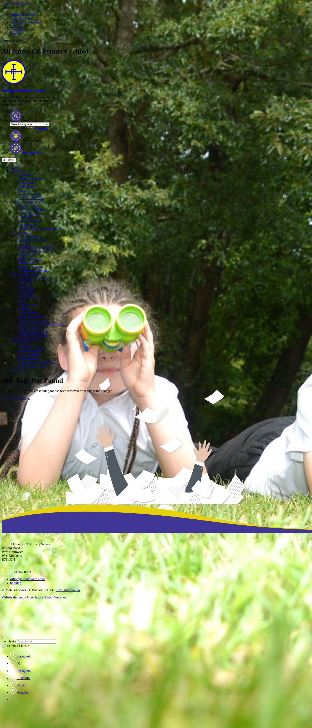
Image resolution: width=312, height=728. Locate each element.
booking (15, 583)
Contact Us (17, 370)
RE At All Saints (30, 221)
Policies (24, 343)
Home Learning (29, 259)
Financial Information (33, 366)
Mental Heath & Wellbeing (37, 248)
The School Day (30, 297)
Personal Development (34, 251)
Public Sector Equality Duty (37, 362)
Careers (15, 33)
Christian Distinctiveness (26, 202)
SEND (23, 244)
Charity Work (28, 225)
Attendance (26, 282)
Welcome (25, 175)
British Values (28, 263)
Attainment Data (30, 351)
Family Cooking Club (33, 332)
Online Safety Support (34, 320)
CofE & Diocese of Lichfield (38, 228)
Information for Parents (25, 274)
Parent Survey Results (33, 335)
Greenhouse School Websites (46, 597)
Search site (9, 641)
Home (14, 167)
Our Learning (19, 232)
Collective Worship (31, 209)
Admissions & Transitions (36, 278)
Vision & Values (30, 179)
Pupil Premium (29, 355)
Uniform (24, 309)
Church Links (28, 205)
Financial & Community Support (41, 324)
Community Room (31, 198)
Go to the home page (16, 398)
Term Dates (26, 293)
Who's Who (27, 183)
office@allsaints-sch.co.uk (27, 579)
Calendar (16, 26)
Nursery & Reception (33, 240)
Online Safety (28, 255)
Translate (42, 128)
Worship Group (29, 213)
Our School (18, 171)
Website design (12, 597)
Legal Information (68, 590)
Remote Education (31, 267)
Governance (27, 186)
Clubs (23, 301)
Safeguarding (28, 305)
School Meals (28, 313)
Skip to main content (15, 3)
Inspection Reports (22, 14)
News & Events (29, 194)
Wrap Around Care (31, 316)
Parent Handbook (30, 328)
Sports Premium (29, 358)
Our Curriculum (21, 18)
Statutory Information (24, 339)
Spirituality (26, 217)
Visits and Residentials (25, 22)
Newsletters (18, 30)
